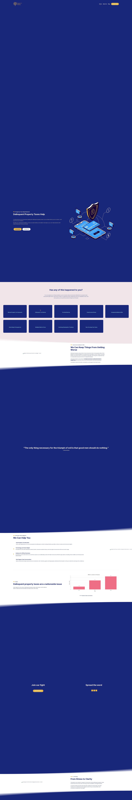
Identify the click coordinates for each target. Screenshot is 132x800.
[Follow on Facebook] (92, 690)
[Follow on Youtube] (94, 690)
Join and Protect (38, 690)
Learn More (17, 229)
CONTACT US (26, 229)
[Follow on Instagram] (96, 690)
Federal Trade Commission (87, 595)
